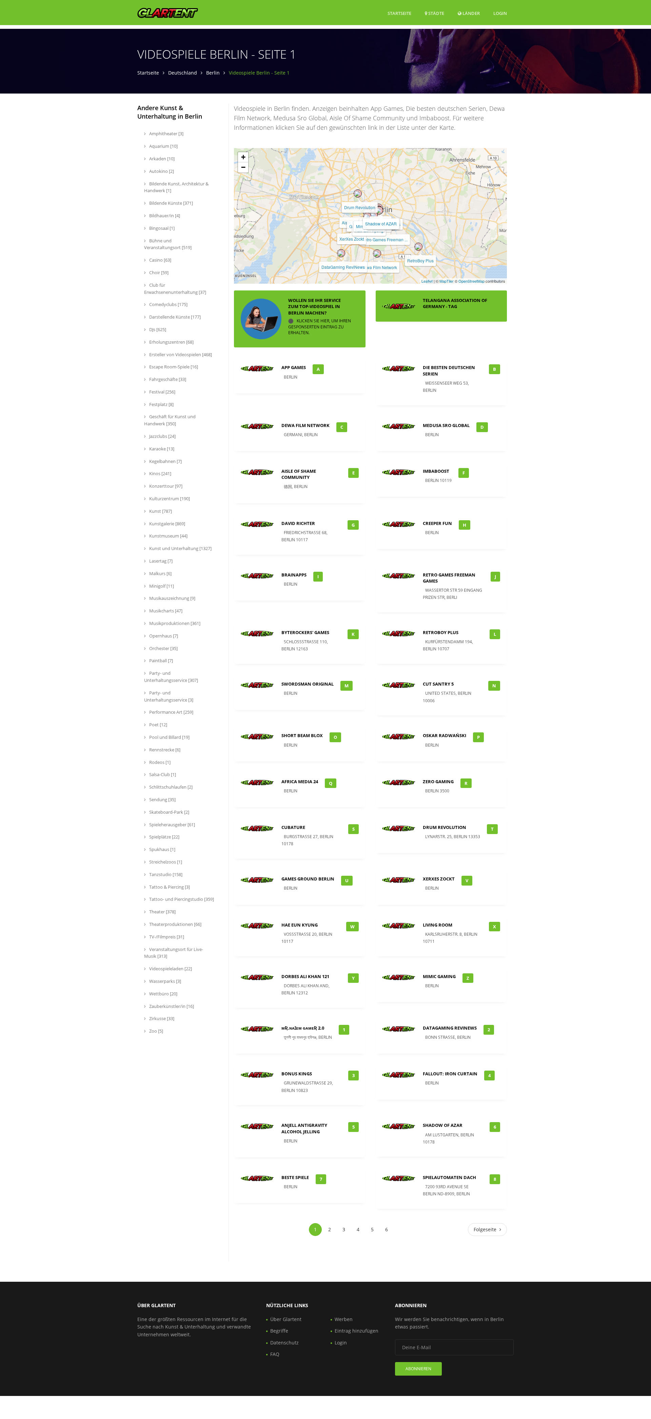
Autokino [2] (161, 171)
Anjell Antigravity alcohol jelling (304, 1128)
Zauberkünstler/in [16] (171, 1006)
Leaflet (427, 281)
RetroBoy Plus (420, 260)
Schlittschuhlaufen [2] (170, 787)
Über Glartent (285, 1319)
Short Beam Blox (302, 735)
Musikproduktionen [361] (174, 623)
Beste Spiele (295, 1177)
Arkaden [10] (161, 159)
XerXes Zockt (351, 239)
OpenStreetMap (471, 281)
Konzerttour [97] (165, 486)
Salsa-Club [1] (162, 774)
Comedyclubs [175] (168, 304)
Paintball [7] (160, 660)
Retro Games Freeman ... (384, 239)
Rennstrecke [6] (164, 750)
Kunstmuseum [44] (168, 536)
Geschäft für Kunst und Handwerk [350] (170, 420)
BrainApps (294, 575)
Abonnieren (418, 1369)
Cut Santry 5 (438, 684)
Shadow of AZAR (381, 223)
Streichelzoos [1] (165, 862)
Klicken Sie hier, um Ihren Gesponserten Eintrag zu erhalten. (319, 327)
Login (500, 13)
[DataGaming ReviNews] (341, 253)
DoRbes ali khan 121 (305, 976)
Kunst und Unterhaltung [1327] (180, 548)
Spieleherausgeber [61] (171, 825)
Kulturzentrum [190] (169, 498)
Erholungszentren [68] (171, 342)
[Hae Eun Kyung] (367, 216)
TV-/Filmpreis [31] (166, 937)
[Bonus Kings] (379, 210)
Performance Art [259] (170, 712)
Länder (470, 13)
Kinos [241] (159, 473)
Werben (344, 1319)
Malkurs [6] (160, 573)
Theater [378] (162, 912)
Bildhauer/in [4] (164, 215)
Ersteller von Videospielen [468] (180, 354)
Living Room (437, 925)
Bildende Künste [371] (170, 203)
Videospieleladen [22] (170, 969)
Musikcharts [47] (165, 611)
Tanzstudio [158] (165, 874)
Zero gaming (438, 781)
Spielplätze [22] (163, 837)
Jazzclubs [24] (162, 436)
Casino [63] (159, 260)
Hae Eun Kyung (299, 925)
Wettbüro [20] (162, 994)
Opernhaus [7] (163, 636)
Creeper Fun (437, 523)
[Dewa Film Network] (377, 253)
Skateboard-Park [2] (168, 812)
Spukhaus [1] (161, 849)
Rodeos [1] (159, 762)
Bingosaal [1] (161, 228)
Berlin (213, 72)
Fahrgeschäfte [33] (167, 379)
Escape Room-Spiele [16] (173, 367)
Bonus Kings (296, 1074)
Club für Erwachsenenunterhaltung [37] (175, 288)
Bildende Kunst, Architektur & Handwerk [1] (176, 187)
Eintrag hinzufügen (356, 1330)
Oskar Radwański (444, 735)
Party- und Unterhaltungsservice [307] (171, 676)
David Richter (298, 523)
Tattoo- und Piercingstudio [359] (181, 899)
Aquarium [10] (163, 146)
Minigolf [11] (161, 586)
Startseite (399, 13)
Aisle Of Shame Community (298, 474)
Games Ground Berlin (307, 879)
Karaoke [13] (161, 449)
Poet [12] (157, 725)
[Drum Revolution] (358, 193)
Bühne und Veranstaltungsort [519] (168, 244)
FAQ (274, 1354)
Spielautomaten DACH (449, 1177)
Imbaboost (436, 471)
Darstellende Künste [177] (174, 317)
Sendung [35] (162, 799)
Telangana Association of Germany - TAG (455, 303)
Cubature (293, 827)
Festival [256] (161, 392)
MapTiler (446, 281)
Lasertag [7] (160, 561)
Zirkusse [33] (161, 1018)
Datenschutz (284, 1342)
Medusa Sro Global (446, 425)
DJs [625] (157, 329)
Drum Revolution (359, 207)
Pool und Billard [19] (169, 737)
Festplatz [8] (161, 404)
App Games (293, 367)
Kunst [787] (160, 511)
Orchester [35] (163, 648)
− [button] (243, 167)
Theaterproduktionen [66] (174, 924)
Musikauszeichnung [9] (171, 598)
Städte (435, 13)
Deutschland (182, 72)
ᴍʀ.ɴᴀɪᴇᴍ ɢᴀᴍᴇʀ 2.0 (302, 1028)
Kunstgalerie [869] (166, 524)
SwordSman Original (307, 684)
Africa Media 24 (299, 781)
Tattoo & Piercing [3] (169, 887)
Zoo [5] (155, 1031)
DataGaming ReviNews (343, 267)
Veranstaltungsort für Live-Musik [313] (173, 952)
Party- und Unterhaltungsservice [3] (168, 696)
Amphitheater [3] (165, 133)
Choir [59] (158, 272)
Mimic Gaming (439, 976)
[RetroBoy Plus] (418, 247)
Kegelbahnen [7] (165, 461)
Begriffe (279, 1330)
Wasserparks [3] (164, 981)
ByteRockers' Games (305, 632)
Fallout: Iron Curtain (450, 1074)
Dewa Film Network (379, 267)
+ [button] (243, 157)
